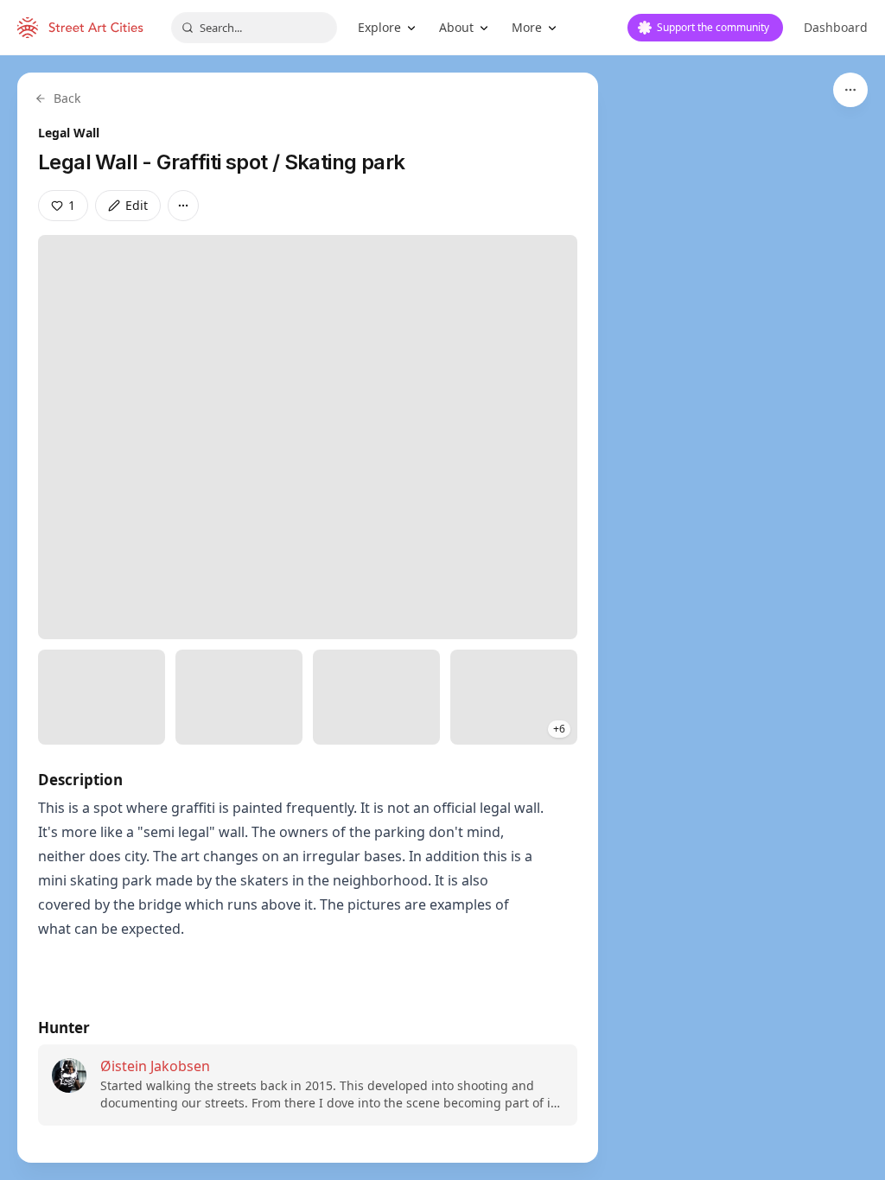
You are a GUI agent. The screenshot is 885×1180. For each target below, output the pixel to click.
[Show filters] (850, 90)
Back (67, 98)
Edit (136, 205)
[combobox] (254, 27)
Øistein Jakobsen (155, 1065)
